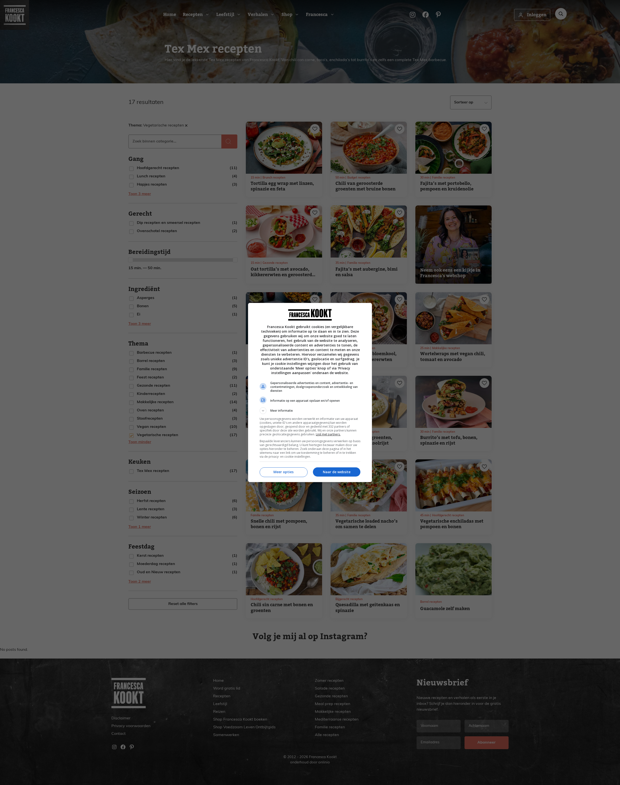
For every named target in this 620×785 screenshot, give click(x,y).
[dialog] (310, 392)
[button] (310, 410)
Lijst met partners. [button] (328, 434)
